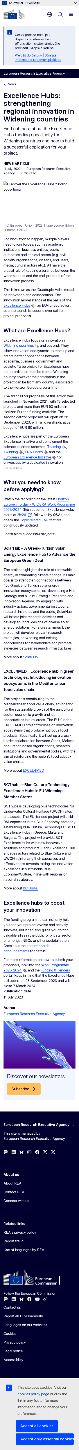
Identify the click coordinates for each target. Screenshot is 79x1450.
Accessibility (13, 1360)
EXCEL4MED (33, 770)
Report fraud (13, 1241)
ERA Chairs (34, 452)
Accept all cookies (37, 1426)
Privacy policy (15, 1342)
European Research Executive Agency (34, 1014)
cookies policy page (33, 1394)
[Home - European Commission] (14, 14)
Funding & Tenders (55, 970)
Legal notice (13, 1351)
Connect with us (16, 1201)
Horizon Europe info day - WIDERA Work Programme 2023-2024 (39, 504)
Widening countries (19, 345)
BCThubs (30, 888)
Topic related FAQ (34, 520)
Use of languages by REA (24, 1250)
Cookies (10, 1333)
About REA (13, 1183)
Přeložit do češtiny (28, 55)
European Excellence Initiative (27, 457)
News (12, 84)
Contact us (12, 1307)
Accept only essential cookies (47, 1439)
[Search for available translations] (33, 306)
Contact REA (14, 1192)
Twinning (11, 452)
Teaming (54, 447)
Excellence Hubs (17, 305)
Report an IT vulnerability (23, 1316)
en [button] (49, 14)
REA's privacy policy (20, 1232)
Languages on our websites (25, 1325)
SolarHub (30, 657)
